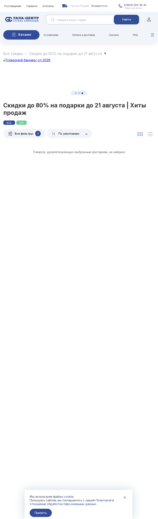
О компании (51, 34)
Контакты (48, 6)
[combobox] (69, 133)
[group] (79, 76)
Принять (40, 513)
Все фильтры (27, 133)
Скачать (114, 34)
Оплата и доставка (83, 34)
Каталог (24, 34)
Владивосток (99, 5)
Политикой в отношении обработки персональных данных (72, 502)
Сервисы (31, 6)
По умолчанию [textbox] (68, 133)
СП (21, 122)
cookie (68, 497)
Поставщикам (12, 6)
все (9, 122)
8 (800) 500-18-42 (135, 5)
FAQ (135, 34)
